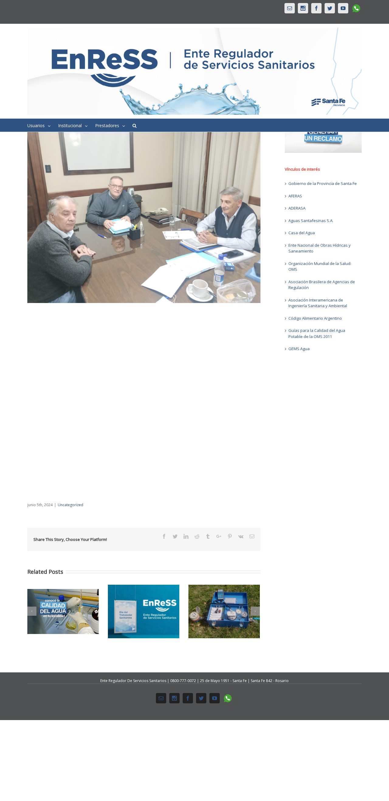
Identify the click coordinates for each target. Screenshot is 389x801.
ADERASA (296, 208)
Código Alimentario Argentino (315, 318)
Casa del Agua (301, 232)
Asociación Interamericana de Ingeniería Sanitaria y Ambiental (317, 303)
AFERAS (295, 196)
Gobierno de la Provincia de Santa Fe (322, 183)
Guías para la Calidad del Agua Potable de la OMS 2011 (316, 333)
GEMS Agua (299, 348)
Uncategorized (70, 504)
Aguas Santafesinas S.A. (310, 220)
